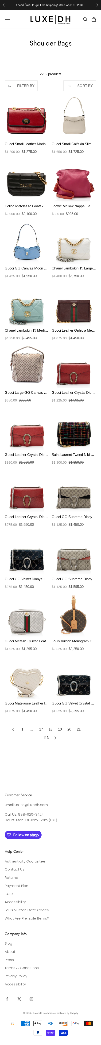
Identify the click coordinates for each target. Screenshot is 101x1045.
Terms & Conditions (22, 967)
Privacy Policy (16, 975)
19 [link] (60, 729)
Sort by (85, 86)
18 (50, 729)
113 (46, 738)
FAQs (9, 893)
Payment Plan (16, 885)
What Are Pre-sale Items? (27, 918)
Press (9, 959)
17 (41, 729)
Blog (8, 943)
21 (79, 729)
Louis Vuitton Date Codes (27, 910)
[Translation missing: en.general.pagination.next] (55, 737)
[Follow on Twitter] (19, 999)
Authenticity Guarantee (25, 861)
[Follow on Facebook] (7, 999)
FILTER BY (26, 86)
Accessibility (15, 901)
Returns (11, 877)
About (10, 951)
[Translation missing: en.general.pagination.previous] (13, 729)
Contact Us (14, 869)
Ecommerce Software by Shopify (60, 1013)
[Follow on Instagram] (31, 999)
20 (69, 729)
